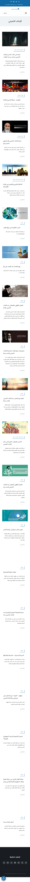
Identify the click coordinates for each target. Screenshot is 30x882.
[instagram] (18, 862)
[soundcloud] (11, 862)
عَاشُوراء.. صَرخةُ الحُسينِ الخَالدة (11, 100)
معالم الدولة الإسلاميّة (9, 572)
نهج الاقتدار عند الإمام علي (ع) (11, 266)
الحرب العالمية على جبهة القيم (11, 227)
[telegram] (7, 862)
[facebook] (25, 862)
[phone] (4, 862)
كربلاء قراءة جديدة (8, 822)
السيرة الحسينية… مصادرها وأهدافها (13, 655)
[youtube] (15, 862)
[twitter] (22, 862)
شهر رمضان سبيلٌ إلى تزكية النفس (13, 529)
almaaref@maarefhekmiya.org (10, 4)
